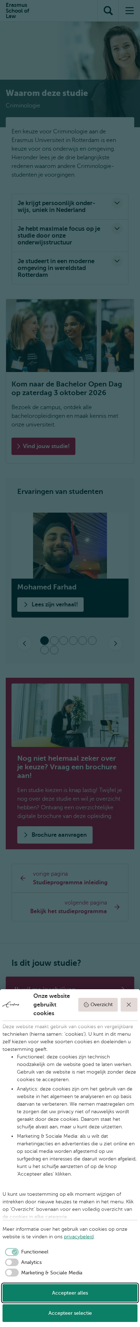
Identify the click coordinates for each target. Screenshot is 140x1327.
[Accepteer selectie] (129, 1005)
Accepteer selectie (70, 1313)
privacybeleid (79, 1236)
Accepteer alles (70, 1293)
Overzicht (101, 1004)
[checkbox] (25, 1252)
